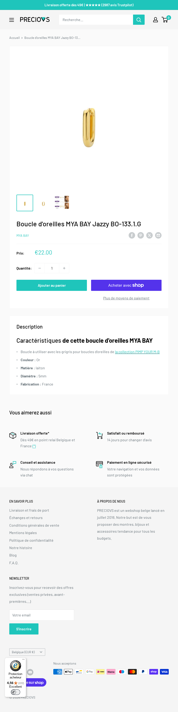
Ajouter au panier (52, 285)
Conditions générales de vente (34, 525)
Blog (13, 555)
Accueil (14, 38)
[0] (165, 19)
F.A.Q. (13, 562)
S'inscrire (24, 629)
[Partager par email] (158, 235)
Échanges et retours (26, 517)
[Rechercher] (139, 20)
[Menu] (23, 660)
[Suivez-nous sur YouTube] (30, 672)
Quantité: (24, 268)
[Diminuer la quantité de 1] (39, 268)
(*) (34, 446)
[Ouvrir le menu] (11, 20)
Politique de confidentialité (31, 540)
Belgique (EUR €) (23, 652)
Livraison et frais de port (29, 510)
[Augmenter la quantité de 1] (64, 268)
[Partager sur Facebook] (132, 235)
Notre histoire (20, 547)
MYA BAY (22, 235)
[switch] (15, 692)
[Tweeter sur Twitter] (149, 235)
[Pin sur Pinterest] (140, 235)
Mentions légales (23, 532)
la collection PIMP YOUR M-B (137, 351)
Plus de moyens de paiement (126, 298)
